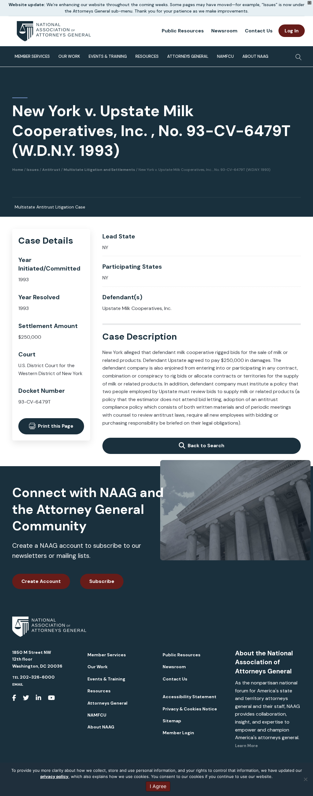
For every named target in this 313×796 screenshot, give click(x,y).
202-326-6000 (37, 677)
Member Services (32, 56)
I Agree (158, 786)
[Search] (297, 55)
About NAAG (255, 56)
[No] (305, 779)
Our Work (69, 56)
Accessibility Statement (189, 696)
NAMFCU (225, 56)
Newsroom (224, 31)
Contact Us (259, 31)
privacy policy (54, 776)
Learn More (246, 745)
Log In (292, 31)
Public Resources (183, 31)
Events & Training (108, 56)
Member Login (178, 732)
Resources (147, 56)
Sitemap (172, 721)
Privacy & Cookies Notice (190, 709)
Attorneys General (187, 56)
